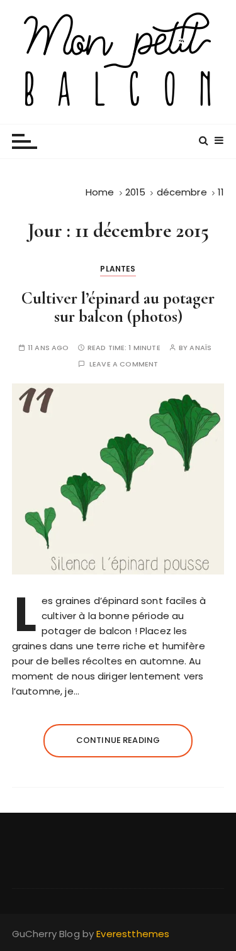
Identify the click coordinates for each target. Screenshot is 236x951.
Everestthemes (132, 933)
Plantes (117, 268)
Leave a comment (123, 364)
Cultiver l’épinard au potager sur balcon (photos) (118, 307)
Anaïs (200, 347)
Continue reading (118, 740)
